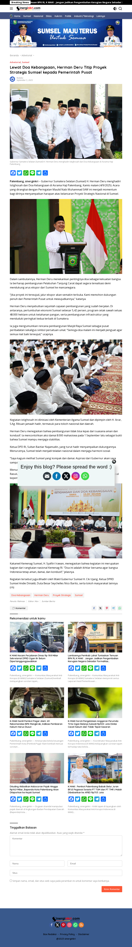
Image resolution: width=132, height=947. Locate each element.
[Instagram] (69, 925)
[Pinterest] (63, 925)
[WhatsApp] (75, 925)
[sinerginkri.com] (28, 8)
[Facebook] (51, 925)
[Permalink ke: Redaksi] (12, 78)
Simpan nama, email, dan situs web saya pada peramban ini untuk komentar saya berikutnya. (61, 880)
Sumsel (25, 62)
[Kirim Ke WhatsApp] (119, 608)
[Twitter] (57, 925)
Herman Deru (41, 595)
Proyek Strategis (62, 595)
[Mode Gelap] (115, 8)
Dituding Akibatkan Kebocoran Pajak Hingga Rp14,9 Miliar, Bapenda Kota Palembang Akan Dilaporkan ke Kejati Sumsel (34, 789)
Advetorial (15, 62)
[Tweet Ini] (100, 608)
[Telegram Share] (113, 608)
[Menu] (12, 8)
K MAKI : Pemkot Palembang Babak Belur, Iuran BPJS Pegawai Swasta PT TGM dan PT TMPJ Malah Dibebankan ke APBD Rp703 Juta (95, 789)
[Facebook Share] (94, 608)
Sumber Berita (48, 601)
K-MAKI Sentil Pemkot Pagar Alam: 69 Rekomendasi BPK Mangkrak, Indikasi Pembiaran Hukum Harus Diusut (36, 724)
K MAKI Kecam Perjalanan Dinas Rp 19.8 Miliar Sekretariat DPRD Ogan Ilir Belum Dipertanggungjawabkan (34, 658)
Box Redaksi (50, 934)
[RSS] (81, 925)
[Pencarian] (120, 8)
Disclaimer (83, 934)
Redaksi (20, 78)
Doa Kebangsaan (20, 595)
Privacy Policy (67, 934)
